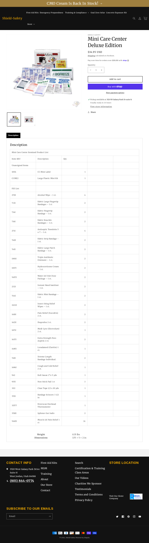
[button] (77, 12)
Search (79, 462)
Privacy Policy (83, 500)
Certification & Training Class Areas (90, 470)
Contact (45, 490)
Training (46, 473)
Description (13, 135)
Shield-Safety (70, 537)
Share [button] (93, 112)
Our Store (46, 484)
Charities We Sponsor (88, 483)
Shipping (91, 56)
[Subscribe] (49, 516)
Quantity (91, 65)
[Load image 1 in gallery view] (14, 119)
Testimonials (83, 489)
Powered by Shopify (83, 537)
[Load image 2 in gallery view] (29, 119)
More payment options (115, 93)
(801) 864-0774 (22, 481)
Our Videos (81, 478)
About (44, 479)
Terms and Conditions (89, 494)
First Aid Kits (49, 462)
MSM (44, 468)
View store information (101, 106)
